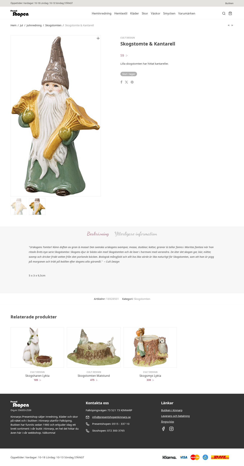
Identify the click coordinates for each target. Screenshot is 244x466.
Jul (21, 25)
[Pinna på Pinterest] (132, 82)
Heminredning (101, 13)
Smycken (169, 13)
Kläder (134, 13)
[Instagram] (171, 430)
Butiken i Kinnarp (171, 410)
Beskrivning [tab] (98, 234)
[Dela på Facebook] (121, 82)
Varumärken (186, 13)
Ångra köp (167, 421)
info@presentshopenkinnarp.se (111, 417)
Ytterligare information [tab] (135, 234)
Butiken (229, 3)
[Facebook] (163, 430)
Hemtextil (120, 13)
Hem (13, 25)
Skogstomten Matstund (94, 376)
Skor (145, 13)
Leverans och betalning (175, 416)
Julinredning (34, 25)
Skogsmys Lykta (150, 376)
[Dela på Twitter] (126, 82)
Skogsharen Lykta (37, 376)
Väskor (155, 13)
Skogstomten (53, 25)
